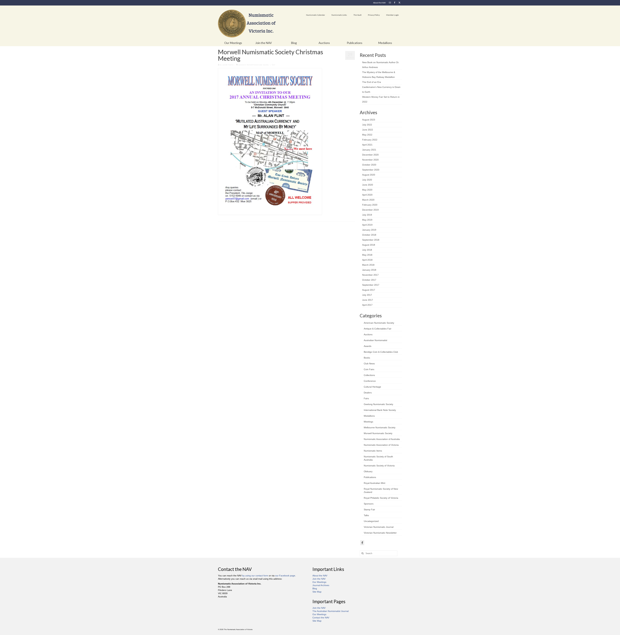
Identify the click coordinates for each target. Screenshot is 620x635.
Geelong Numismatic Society (378, 404)
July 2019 (367, 214)
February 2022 (369, 139)
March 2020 (368, 199)
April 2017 (367, 305)
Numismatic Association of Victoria (381, 445)
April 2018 (367, 260)
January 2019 (369, 230)
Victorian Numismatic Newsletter (380, 532)
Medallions (369, 416)
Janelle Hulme (227, 65)
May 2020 (367, 189)
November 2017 (370, 275)
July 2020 (367, 179)
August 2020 (368, 174)
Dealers (368, 392)
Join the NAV (319, 579)
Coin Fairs (369, 369)
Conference (370, 381)
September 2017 (370, 285)
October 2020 (369, 164)
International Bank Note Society (380, 410)
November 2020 (370, 159)
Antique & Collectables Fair (377, 328)
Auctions (368, 334)
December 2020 (370, 154)
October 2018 (369, 235)
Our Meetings (319, 582)
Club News (369, 363)
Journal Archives (320, 585)
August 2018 (368, 245)
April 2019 (367, 225)
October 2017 (369, 280)
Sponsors (368, 503)
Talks (366, 515)
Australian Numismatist (375, 340)
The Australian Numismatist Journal (330, 611)
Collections (369, 375)
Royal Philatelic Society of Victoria (381, 498)
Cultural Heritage (372, 386)
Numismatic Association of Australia (382, 439)
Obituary (368, 471)
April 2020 (367, 194)
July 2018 (367, 250)
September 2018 (370, 240)
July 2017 (367, 295)
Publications (370, 477)
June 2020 (367, 184)
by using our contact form (255, 575)
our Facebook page (285, 575)
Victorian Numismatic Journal (378, 527)
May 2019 (367, 220)
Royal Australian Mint (374, 483)
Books (367, 357)
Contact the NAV (320, 617)
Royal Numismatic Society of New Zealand (381, 490)
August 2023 (368, 119)
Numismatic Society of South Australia (378, 458)
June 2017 (367, 300)
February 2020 (369, 204)
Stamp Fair (369, 509)
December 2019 (370, 209)
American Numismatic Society (379, 323)
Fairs (366, 398)
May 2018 (367, 255)
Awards (367, 346)
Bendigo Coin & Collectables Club (381, 352)
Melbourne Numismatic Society (379, 427)
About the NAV (319, 575)
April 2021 (367, 144)
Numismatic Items (373, 450)
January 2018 (369, 270)
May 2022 (367, 134)
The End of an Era (371, 82)
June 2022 (367, 129)
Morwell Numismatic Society (258, 65)
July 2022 (367, 124)
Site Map (316, 591)
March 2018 (368, 265)
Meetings (368, 421)
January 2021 (369, 149)
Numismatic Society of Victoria (379, 465)
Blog (314, 588)
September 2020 (370, 169)
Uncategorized (371, 521)
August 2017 (368, 290)
